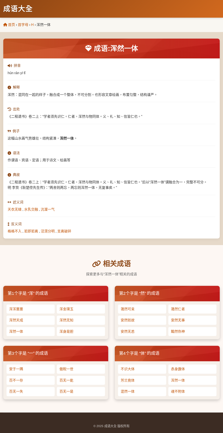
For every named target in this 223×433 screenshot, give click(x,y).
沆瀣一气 (48, 209)
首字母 (23, 25)
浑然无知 (66, 320)
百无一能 (66, 380)
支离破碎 (64, 231)
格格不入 (15, 231)
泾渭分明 (48, 231)
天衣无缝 (15, 209)
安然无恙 (128, 331)
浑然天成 (16, 320)
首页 (11, 25)
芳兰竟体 (128, 380)
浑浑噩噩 (16, 309)
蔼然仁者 (178, 309)
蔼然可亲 (128, 309)
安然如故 (128, 320)
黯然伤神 (178, 331)
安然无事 (178, 320)
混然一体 (128, 391)
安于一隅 (16, 369)
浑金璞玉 (66, 309)
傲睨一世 (66, 369)
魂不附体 (178, 391)
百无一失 (16, 391)
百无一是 (66, 391)
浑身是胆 (66, 331)
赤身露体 (178, 369)
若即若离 (31, 231)
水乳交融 (31, 209)
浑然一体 (16, 331)
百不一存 (16, 380)
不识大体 (128, 369)
